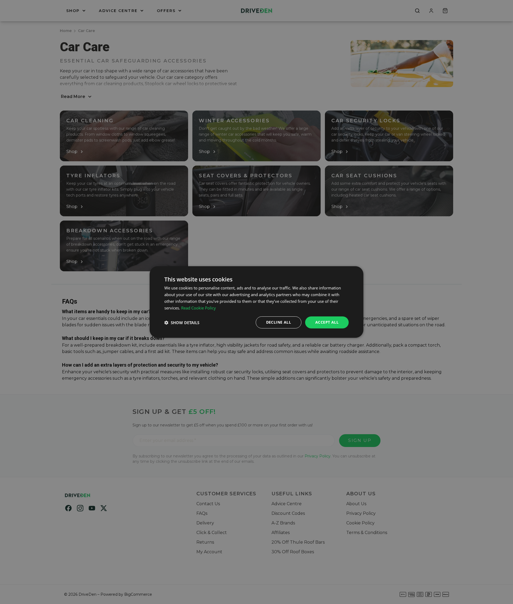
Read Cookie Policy (198, 308)
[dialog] (256, 302)
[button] (181, 322)
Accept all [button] (327, 322)
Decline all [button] (278, 322)
